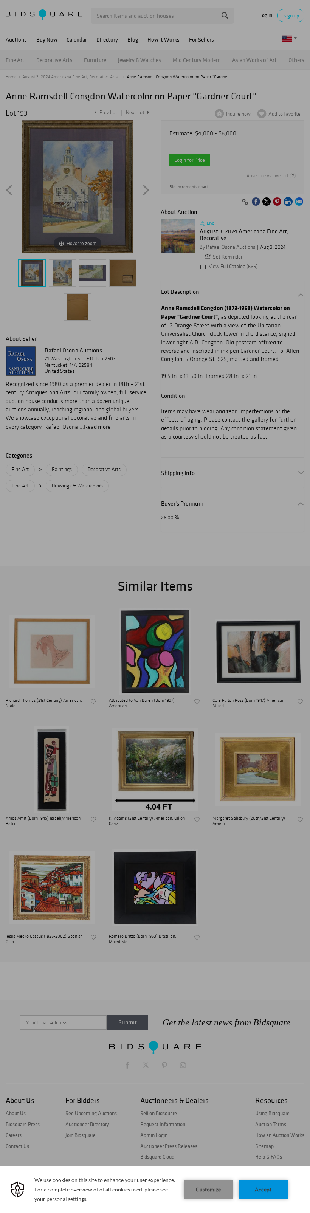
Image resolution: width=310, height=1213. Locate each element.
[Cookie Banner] (155, 1189)
